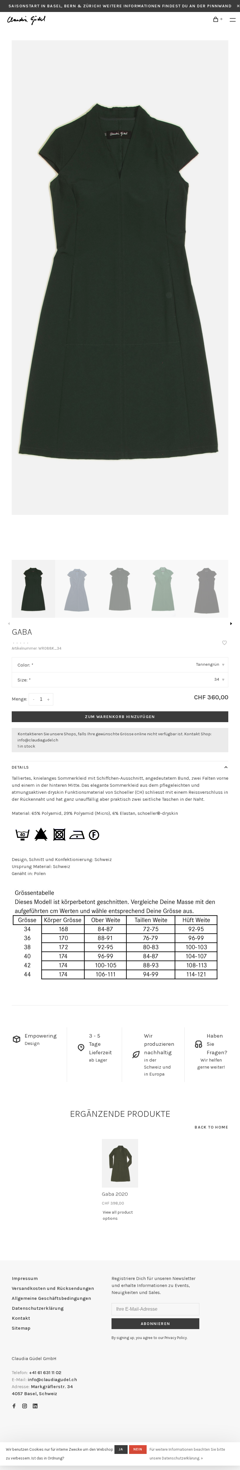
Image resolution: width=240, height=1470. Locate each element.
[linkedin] (35, 1406)
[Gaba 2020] (120, 1163)
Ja (121, 1449)
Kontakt (21, 1318)
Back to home (211, 1127)
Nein (138, 1449)
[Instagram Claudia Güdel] (24, 1406)
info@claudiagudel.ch (38, 740)
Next (231, 624)
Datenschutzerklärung (38, 1308)
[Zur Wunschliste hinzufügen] (224, 643)
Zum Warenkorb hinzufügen (120, 716)
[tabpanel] (120, 277)
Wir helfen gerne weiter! (211, 1063)
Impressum (25, 1278)
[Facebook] (14, 1406)
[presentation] (33, 588)
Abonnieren (155, 1323)
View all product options (118, 1215)
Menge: (19, 699)
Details (20, 767)
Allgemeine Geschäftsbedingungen (51, 1298)
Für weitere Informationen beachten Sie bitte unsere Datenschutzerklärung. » (187, 1453)
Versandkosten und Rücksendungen (53, 1288)
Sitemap (21, 1328)
